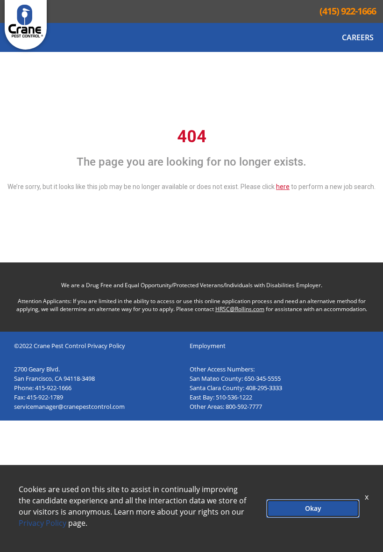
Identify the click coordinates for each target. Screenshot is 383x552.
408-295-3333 (264, 388)
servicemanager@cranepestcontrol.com (69, 406)
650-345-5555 (262, 378)
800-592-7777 (244, 406)
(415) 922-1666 (347, 11)
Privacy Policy (42, 523)
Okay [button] (313, 508)
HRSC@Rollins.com (239, 309)
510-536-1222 (234, 397)
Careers (358, 37)
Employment (208, 345)
